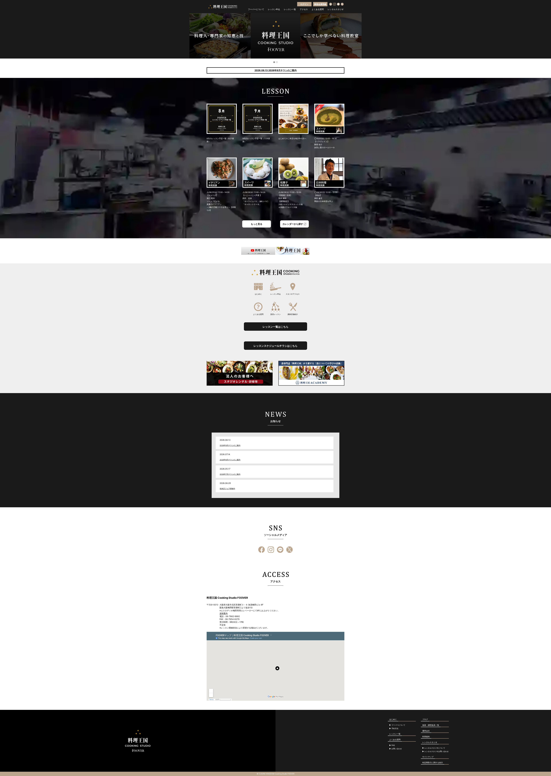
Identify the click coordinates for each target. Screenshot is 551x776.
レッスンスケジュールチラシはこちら (275, 345)
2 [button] (277, 62)
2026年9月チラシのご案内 (230, 445)
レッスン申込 (274, 9)
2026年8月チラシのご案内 (230, 460)
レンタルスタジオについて (434, 748)
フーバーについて (256, 9)
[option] (275, 36)
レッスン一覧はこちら (275, 326)
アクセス (304, 9)
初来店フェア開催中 (227, 488)
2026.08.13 (276, 70)
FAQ (393, 745)
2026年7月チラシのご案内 (230, 474)
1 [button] (274, 62)
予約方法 (394, 728)
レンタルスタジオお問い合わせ (436, 751)
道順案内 (224, 613)
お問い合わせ (396, 749)
